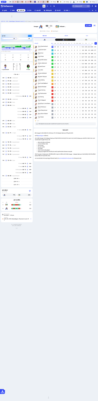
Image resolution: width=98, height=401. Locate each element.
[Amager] (40, 26)
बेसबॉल (13, 10)
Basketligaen (40, 135)
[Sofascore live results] (7, 6)
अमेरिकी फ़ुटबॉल (49, 10)
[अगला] (96, 2)
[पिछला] (8, 2)
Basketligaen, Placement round (17, 21)
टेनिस (30, 10)
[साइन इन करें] (95, 6)
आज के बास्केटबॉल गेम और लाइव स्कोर (66, 158)
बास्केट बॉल (22, 10)
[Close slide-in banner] (5, 389)
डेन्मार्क (7, 21)
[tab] (45, 36)
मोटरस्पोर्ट (58, 10)
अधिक (66, 10)
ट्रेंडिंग (4, 1)
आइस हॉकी (38, 10)
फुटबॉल (5, 10)
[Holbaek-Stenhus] (57, 26)
